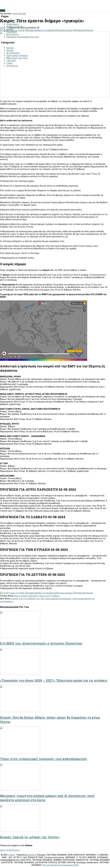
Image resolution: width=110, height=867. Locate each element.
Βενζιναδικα (12, 34)
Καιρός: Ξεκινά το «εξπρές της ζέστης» (30, 837)
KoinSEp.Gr (31, 855)
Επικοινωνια (12, 24)
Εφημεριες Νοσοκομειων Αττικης (22, 37)
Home (15, 13)
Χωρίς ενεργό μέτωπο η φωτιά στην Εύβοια (37, 595)
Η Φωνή (11, 855)
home (9, 21)
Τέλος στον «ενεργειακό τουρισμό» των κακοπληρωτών (43, 759)
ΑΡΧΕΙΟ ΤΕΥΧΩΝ (14, 26)
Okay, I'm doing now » (10, 850)
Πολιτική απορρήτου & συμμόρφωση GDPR (60, 865)
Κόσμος (10, 50)
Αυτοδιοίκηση (13, 53)
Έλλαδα (10, 48)
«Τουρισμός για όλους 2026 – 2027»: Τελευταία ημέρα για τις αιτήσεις (53, 680)
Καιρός (9, 29)
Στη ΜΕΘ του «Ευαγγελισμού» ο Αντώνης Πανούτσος (41, 643)
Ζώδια (9, 63)
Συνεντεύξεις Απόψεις (17, 55)
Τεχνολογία (11, 65)
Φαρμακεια (11, 31)
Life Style (11, 60)
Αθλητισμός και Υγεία (17, 58)
